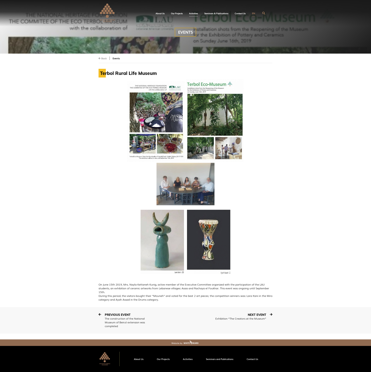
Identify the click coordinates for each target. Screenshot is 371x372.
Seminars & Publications (216, 13)
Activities (193, 13)
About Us (160, 13)
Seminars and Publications (219, 359)
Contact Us (240, 13)
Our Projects (177, 13)
